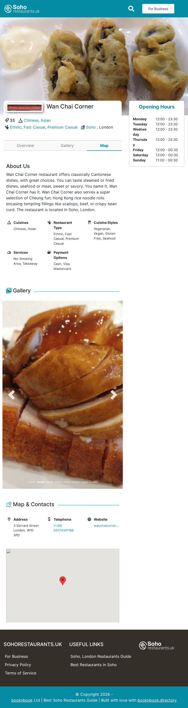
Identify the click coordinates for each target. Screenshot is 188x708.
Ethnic (16, 127)
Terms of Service (20, 673)
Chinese (31, 120)
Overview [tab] (25, 145)
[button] (11, 395)
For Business (158, 9)
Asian (46, 120)
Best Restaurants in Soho (93, 664)
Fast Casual (34, 127)
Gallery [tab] (67, 145)
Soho (91, 127)
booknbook (22, 700)
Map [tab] (104, 145)
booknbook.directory (157, 700)
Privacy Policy (18, 664)
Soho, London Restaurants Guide (100, 656)
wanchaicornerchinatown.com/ (117, 526)
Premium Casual (62, 127)
